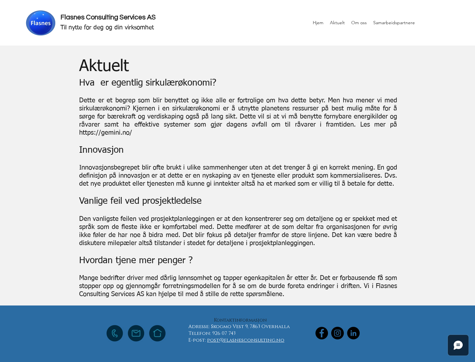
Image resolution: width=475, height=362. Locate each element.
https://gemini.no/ (105, 132)
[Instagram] (337, 333)
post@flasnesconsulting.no (245, 340)
